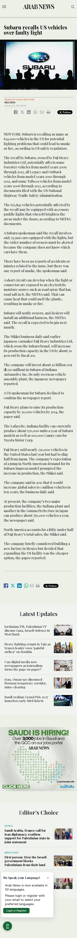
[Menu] (4, 7)
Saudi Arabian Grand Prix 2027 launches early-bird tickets (26, 699)
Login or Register (16, 910)
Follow (66, 112)
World (8, 826)
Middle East (11, 852)
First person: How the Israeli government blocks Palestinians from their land (25, 861)
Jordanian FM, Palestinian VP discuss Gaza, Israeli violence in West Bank (27, 630)
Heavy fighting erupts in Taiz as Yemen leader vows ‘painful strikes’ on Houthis (27, 648)
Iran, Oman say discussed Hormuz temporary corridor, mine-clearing (25, 683)
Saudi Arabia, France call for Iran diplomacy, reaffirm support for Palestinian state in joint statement (27, 836)
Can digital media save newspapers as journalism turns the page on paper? (23, 665)
